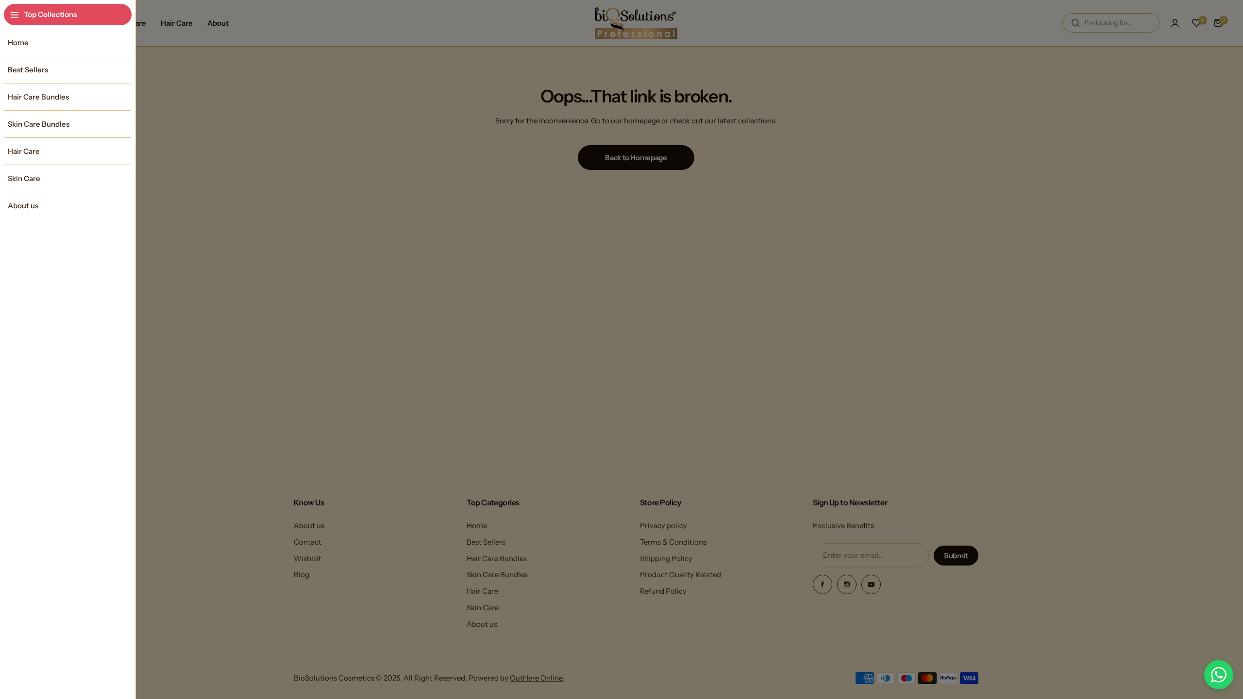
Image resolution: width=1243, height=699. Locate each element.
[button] (1218, 674)
